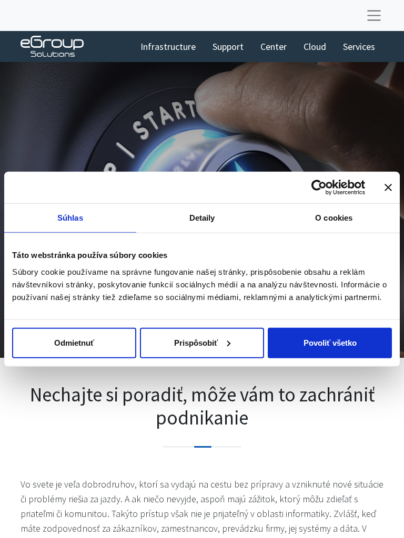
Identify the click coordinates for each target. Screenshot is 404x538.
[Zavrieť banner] (388, 187)
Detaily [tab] (202, 217)
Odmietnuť (74, 342)
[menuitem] (168, 46)
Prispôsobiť (196, 342)
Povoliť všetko (330, 342)
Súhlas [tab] (70, 217)
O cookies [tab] (333, 217)
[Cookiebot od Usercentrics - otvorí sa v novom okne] (319, 187)
